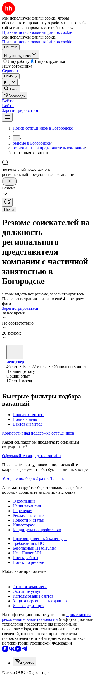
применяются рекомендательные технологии (46, 617)
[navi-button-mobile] (7, 117)
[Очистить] (9, 181)
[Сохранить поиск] (7, 202)
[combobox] (26, 169)
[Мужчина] (14, 352)
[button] (8, 101)
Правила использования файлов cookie (37, 42)
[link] (11, 88)
